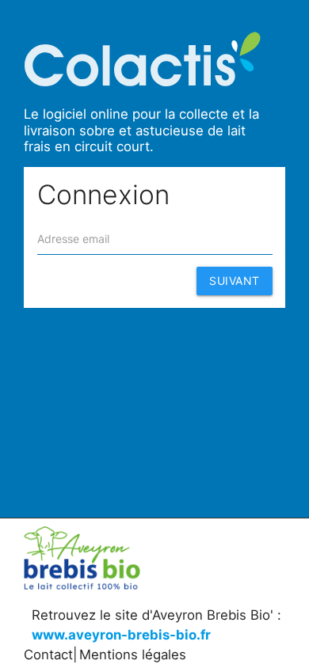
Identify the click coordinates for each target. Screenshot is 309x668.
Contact (48, 654)
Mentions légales (132, 654)
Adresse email (73, 238)
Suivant (234, 280)
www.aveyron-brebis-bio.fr (121, 635)
